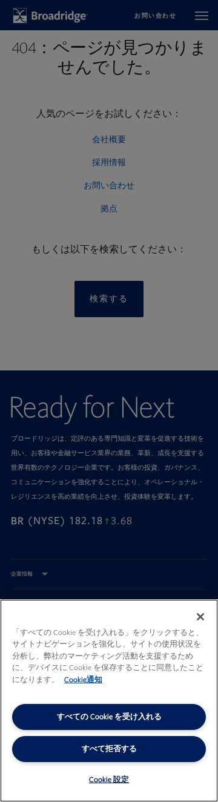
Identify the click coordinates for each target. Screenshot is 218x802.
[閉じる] (200, 616)
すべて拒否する (109, 749)
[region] (109, 700)
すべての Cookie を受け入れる (109, 716)
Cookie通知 (83, 680)
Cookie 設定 (109, 779)
